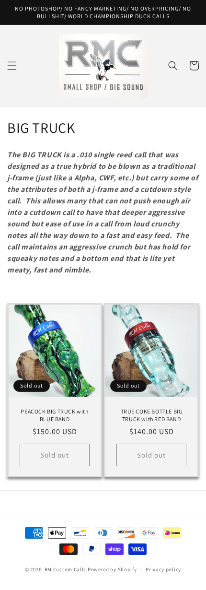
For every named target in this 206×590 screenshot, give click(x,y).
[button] (12, 65)
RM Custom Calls (66, 569)
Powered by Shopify (112, 569)
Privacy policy (163, 569)
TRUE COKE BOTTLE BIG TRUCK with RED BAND (152, 415)
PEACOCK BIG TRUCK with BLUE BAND (54, 415)
